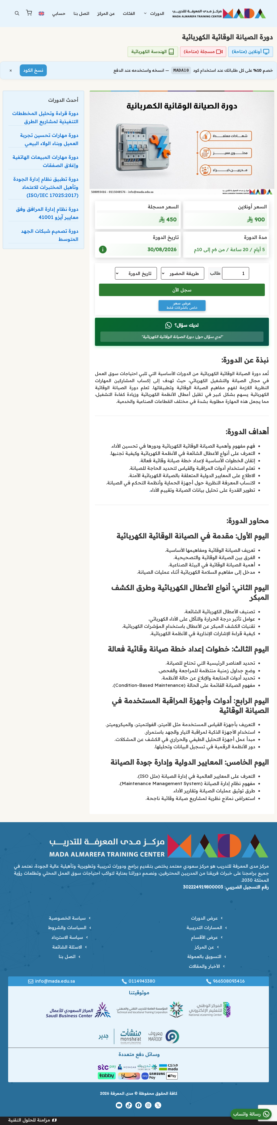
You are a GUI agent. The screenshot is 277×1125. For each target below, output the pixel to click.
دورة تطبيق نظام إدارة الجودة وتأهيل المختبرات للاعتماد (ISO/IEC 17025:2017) (45, 187)
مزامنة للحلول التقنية (29, 1120)
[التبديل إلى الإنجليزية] (41, 13)
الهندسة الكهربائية (149, 51)
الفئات (129, 13)
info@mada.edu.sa (55, 981)
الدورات (157, 13)
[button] (17, 13)
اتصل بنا (81, 13)
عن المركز (106, 13)
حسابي (58, 13)
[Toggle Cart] (29, 13)
